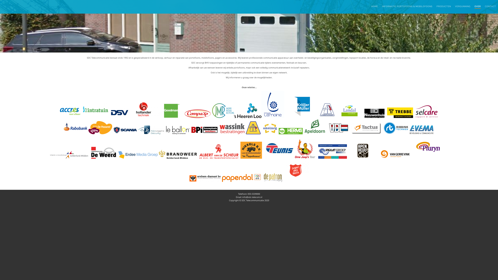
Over (478, 6)
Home (374, 6)
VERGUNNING (462, 6)
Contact (490, 6)
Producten (444, 6)
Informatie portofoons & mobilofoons (407, 6)
